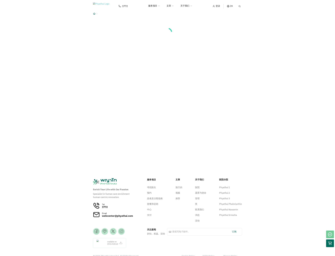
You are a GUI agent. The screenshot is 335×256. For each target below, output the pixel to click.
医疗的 (179, 187)
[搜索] (239, 6)
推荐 (178, 198)
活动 (197, 221)
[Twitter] (113, 231)
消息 (197, 215)
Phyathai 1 (224, 187)
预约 (149, 193)
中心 (149, 210)
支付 (149, 215)
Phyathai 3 (224, 198)
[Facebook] (96, 231)
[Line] (104, 231)
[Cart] (330, 243)
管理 (197, 198)
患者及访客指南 (155, 198)
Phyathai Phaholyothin (230, 204)
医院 (197, 187)
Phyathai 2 (224, 193)
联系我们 (199, 210)
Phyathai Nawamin (228, 210)
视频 (178, 193)
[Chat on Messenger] (330, 234)
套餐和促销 (152, 204)
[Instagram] (121, 231)
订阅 (234, 232)
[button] (103, 6)
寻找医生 (151, 187)
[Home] (94, 13)
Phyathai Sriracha (228, 215)
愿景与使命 (200, 193)
